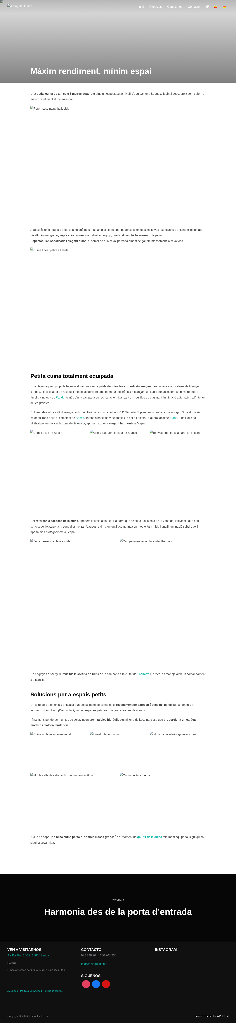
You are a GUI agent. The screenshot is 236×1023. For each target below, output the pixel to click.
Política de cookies (53, 991)
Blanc (173, 417)
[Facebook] (96, 984)
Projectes (155, 6)
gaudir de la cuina (149, 837)
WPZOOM (223, 1016)
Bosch (80, 417)
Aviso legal (12, 991)
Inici (141, 6)
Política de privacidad (31, 991)
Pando (60, 397)
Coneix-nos (174, 6)
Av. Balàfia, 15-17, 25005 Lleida (28, 955)
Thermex (143, 674)
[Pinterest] (106, 984)
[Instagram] (86, 984)
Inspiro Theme (203, 1016)
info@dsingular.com (94, 963)
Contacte (194, 6)
